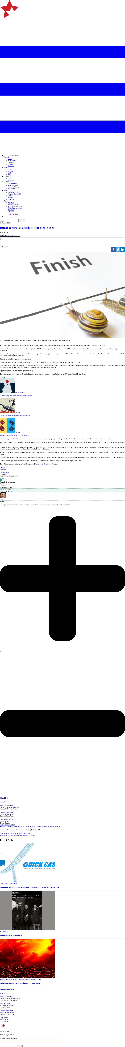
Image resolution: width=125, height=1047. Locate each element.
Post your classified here (7, 825)
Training (18, 236)
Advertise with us (13, 204)
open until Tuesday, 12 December (47, 464)
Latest (10, 159)
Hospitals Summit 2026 (15, 194)
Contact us (11, 211)
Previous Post (4, 467)
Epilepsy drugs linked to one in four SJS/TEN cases (20, 983)
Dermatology (13, 883)
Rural (14, 236)
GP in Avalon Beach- (6, 819)
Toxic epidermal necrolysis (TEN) (31, 979)
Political (6, 167)
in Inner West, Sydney (7, 1005)
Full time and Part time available (10, 807)
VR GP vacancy (5, 1003)
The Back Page (12, 183)
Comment (11, 180)
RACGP (10, 171)
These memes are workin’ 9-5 (11, 935)
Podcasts (10, 164)
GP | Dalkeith (4, 1018)
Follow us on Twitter (22, 826)
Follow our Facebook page (37, 826)
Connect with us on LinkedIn (26, 835)
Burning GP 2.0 (13, 192)
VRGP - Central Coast (7, 805)
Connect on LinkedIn (53, 826)
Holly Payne (4, 246)
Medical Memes (13, 185)
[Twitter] (118, 249)
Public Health (12, 160)
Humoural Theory (13, 187)
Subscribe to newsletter (15, 208)
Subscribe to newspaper (15, 206)
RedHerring (3, 931)
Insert (20, 1046)
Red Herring (12, 189)
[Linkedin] (122, 249)
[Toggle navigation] (2, 26)
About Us (11, 203)
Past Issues (11, 210)
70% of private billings (7, 814)
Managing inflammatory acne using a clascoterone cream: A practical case (29, 887)
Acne (2, 883)
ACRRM (3, 236)
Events (6, 190)
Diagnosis (11, 162)
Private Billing (4, 821)
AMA (10, 174)
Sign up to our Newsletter (8, 826)
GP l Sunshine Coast (6, 812)
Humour (6, 181)
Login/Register (13, 155)
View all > (3, 802)
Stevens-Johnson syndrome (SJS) (10, 979)
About (6, 201)
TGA (9, 173)
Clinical (6, 157)
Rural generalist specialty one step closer (27, 227)
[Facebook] (113, 249)
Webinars (11, 166)
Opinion (6, 176)
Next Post (3, 469)
